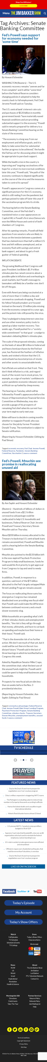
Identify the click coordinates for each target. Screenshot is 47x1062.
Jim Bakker (26, 13)
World (13, 973)
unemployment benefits (26, 715)
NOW (13, 968)
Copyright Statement (23, 1041)
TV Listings (13, 945)
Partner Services (34, 996)
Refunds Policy (35, 1001)
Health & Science (13, 984)
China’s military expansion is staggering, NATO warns (24, 795)
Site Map (24, 1047)
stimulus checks (18, 713)
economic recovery (16, 448)
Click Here (23, 6)
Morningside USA (13, 996)
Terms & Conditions (24, 1038)
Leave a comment (30, 453)
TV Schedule (13, 940)
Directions (13, 998)
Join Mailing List (34, 1004)
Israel (13, 976)
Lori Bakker (35, 973)
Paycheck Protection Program (14, 710)
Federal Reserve (8, 451)
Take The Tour (13, 1004)
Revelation (13, 982)
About (34, 965)
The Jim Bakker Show (34, 968)
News (13, 965)
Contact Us (35, 979)
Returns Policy (35, 998)
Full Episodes (13, 937)
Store (34, 934)
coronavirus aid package (18, 706)
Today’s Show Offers (34, 937)
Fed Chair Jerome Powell (35, 448)
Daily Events (12, 1001)
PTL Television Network (34, 976)
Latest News (23, 820)
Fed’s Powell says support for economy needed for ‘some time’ (21, 38)
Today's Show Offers (23, 922)
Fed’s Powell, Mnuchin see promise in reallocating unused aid (21, 464)
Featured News (23, 782)
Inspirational (12, 979)
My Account (23, 912)
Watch (13, 934)
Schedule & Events (13, 943)
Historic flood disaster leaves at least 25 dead (24, 813)
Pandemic (20, 451)
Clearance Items (34, 940)
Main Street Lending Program (31, 708)
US (13, 971)
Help (34, 1007)
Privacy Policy (23, 1044)
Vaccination (17, 453)
